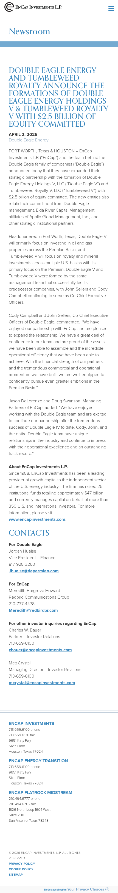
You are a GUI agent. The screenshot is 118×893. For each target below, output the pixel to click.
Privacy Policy (22, 864)
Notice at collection (55, 889)
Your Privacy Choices (85, 889)
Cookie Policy (21, 869)
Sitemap (16, 875)
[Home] (33, 9)
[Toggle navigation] (111, 9)
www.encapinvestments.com (37, 519)
